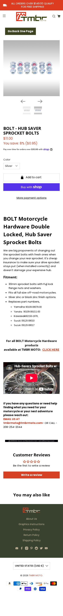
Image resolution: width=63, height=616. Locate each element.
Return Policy (31, 535)
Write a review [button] (31, 475)
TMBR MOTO (35, 575)
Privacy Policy (31, 529)
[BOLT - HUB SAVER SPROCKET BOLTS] (31, 68)
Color (6, 159)
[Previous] (23, 101)
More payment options (32, 198)
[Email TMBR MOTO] (16, 549)
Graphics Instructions (31, 524)
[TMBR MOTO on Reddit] (36, 549)
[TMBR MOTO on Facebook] (21, 549)
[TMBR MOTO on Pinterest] (31, 549)
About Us (31, 519)
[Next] (40, 101)
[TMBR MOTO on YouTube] (46, 549)
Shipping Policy (32, 540)
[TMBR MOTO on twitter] (41, 549)
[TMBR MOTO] (31, 16)
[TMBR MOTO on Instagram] (26, 549)
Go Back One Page (20, 31)
